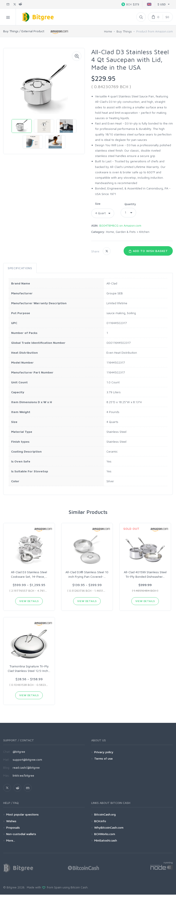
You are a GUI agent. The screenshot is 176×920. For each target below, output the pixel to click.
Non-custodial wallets (21, 834)
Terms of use (103, 758)
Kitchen (144, 231)
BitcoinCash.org (105, 814)
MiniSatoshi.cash (105, 840)
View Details (29, 601)
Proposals (13, 827)
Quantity (130, 204)
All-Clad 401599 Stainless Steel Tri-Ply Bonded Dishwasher (145, 574)
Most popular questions (22, 814)
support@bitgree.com (27, 759)
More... (10, 840)
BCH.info (100, 821)
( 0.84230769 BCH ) (111, 86)
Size (97, 203)
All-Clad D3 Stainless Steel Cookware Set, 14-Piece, (29, 574)
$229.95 (103, 78)
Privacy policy (103, 752)
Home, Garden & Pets (121, 231)
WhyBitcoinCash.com (108, 827)
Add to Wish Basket (150, 251)
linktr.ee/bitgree (23, 775)
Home (108, 31)
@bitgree (19, 751)
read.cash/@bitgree (26, 767)
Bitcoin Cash (79, 887)
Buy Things (124, 31)
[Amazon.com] (59, 31)
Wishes (11, 821)
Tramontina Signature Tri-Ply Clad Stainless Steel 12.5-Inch (29, 668)
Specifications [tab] (20, 268)
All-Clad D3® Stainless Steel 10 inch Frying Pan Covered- (86, 574)
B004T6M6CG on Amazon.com (120, 225)
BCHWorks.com (104, 834)
